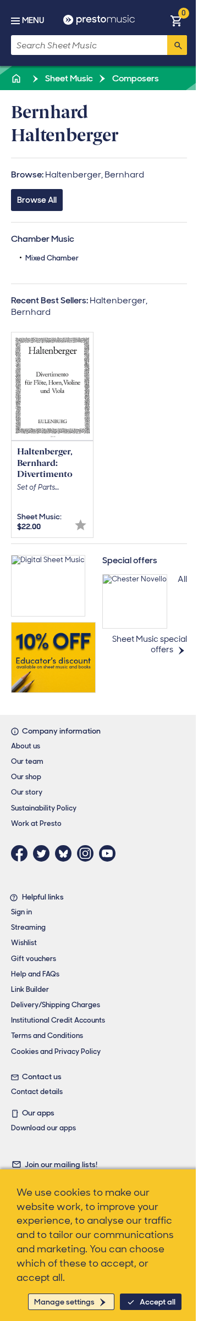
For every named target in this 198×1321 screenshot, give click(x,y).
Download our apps (43, 1128)
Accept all (157, 1302)
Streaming (28, 927)
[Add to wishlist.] (80, 525)
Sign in (21, 912)
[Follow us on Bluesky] (66, 853)
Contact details (37, 1091)
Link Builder (30, 989)
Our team (27, 761)
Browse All (37, 200)
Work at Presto (36, 823)
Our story (26, 792)
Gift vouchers (33, 958)
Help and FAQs (35, 974)
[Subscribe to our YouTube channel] (110, 853)
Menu (33, 20)
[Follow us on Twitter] (44, 853)
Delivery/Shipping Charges (55, 1004)
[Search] (177, 45)
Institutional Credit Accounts (58, 1020)
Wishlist (24, 942)
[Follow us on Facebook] (22, 853)
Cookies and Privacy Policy (56, 1051)
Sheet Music (68, 78)
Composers (135, 78)
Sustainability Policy (43, 808)
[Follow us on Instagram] (88, 853)
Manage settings (64, 1302)
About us (25, 746)
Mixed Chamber (52, 258)
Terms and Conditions (47, 1035)
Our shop (26, 776)
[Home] (17, 78)
